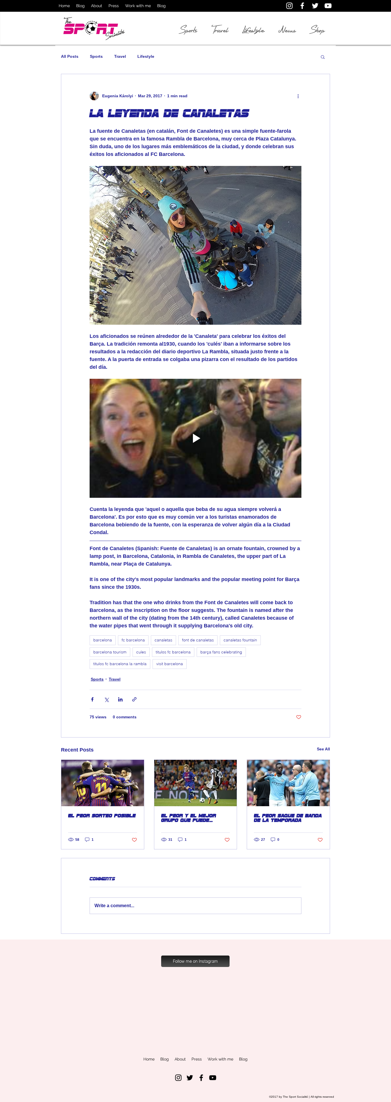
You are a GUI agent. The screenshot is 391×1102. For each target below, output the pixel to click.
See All (323, 749)
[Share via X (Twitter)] (106, 699)
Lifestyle (145, 56)
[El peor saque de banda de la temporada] (288, 783)
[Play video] (195, 438)
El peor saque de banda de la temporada (288, 817)
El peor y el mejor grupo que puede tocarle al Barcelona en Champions (192, 817)
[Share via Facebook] (92, 699)
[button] (322, 56)
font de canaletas (198, 640)
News (287, 30)
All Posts (69, 56)
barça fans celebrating (221, 652)
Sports (96, 56)
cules (141, 652)
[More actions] (298, 95)
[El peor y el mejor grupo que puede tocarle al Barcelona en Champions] (195, 783)
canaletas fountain (240, 640)
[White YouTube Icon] (328, 5)
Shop (317, 30)
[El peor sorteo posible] (102, 783)
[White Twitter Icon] (315, 5)
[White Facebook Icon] (302, 5)
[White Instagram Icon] (289, 5)
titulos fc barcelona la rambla (120, 663)
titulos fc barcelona (173, 652)
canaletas (163, 640)
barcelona (102, 640)
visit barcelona (169, 663)
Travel (120, 56)
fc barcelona (133, 640)
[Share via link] (134, 699)
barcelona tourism (110, 652)
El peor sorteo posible (102, 815)
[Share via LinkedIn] (120, 699)
